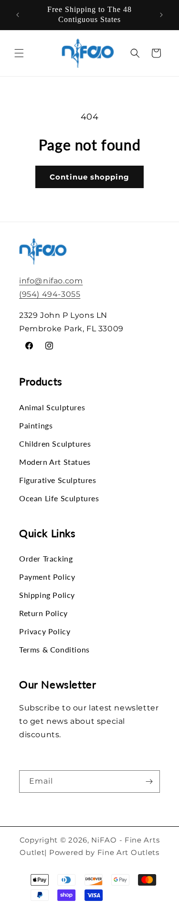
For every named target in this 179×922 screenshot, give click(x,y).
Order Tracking (46, 558)
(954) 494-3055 (49, 294)
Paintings (36, 425)
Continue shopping (89, 176)
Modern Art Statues (55, 461)
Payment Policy (47, 576)
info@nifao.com (51, 280)
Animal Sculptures (52, 407)
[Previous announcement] (17, 14)
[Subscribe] (148, 781)
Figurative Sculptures (57, 479)
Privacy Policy (44, 631)
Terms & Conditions (54, 649)
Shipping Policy (47, 594)
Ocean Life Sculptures (59, 498)
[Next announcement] (161, 14)
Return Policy (43, 613)
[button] (19, 53)
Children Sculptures (55, 443)
